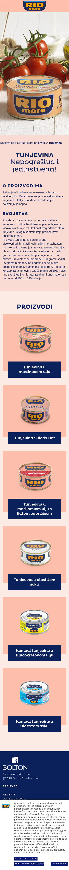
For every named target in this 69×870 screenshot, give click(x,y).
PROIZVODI (11, 786)
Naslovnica (7, 142)
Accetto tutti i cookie (26, 858)
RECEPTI (9, 794)
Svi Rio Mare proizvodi (31, 142)
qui (61, 830)
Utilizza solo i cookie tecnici (29, 863)
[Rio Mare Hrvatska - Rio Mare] (34, 6)
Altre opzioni (59, 863)
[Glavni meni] (5, 6)
